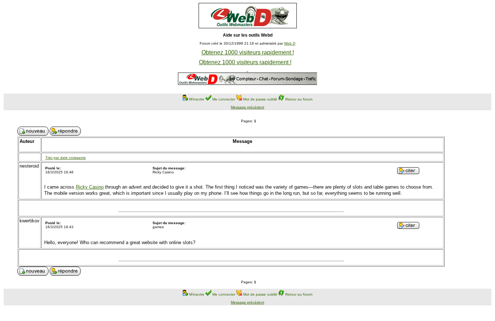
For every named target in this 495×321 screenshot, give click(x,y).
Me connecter (223, 99)
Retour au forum (298, 99)
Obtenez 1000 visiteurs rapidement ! (247, 52)
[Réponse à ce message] (408, 172)
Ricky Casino (90, 187)
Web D (289, 43)
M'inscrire (196, 99)
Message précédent (247, 107)
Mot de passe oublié (260, 99)
